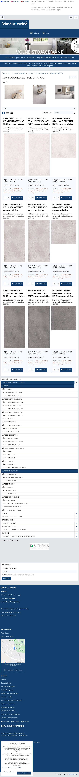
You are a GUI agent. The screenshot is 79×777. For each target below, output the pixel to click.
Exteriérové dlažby (9, 526)
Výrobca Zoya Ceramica (11, 510)
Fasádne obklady (9, 523)
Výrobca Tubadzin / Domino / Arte (15, 504)
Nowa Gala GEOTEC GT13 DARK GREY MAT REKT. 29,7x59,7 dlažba (13, 293)
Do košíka (17, 198)
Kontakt (3, 679)
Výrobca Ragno (8, 484)
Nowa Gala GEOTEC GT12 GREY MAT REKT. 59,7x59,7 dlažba (62, 207)
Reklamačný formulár (8, 707)
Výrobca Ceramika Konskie (12, 409)
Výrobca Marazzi (9, 455)
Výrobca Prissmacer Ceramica (14, 468)
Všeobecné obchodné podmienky (11, 700)
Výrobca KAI (7, 451)
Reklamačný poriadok (8, 704)
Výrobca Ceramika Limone (12, 412)
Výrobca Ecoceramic (10, 435)
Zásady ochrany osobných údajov (12, 768)
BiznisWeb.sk (73, 774)
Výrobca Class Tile (9, 428)
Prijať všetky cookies (24, 773)
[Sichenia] (39, 549)
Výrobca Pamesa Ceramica (12, 477)
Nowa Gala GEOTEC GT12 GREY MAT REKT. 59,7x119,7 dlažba (38, 207)
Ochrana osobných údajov (9, 717)
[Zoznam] (7, 113)
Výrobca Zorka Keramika (12, 507)
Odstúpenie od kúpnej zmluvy (10, 714)
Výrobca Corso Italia (10, 432)
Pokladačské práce (7, 690)
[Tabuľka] (11, 113)
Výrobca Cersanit (9, 422)
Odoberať (6, 578)
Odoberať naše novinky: (9, 568)
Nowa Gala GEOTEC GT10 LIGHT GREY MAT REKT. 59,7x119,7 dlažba (39, 121)
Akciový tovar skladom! (11, 379)
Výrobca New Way (9, 464)
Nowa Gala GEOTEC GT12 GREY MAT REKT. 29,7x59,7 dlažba (13, 207)
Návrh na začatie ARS (8, 711)
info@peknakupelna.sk (12, 602)
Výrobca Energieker (10, 438)
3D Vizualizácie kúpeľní (8, 686)
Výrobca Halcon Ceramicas (13, 448)
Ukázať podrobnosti (8, 772)
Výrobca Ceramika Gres (11, 405)
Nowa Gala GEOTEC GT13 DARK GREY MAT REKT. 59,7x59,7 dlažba (62, 293)
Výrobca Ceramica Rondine (13, 402)
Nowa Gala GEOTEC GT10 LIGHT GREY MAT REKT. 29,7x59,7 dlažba (13, 121)
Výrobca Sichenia (9, 490)
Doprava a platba (6, 697)
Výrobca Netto (8, 461)
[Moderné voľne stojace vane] (39, 53)
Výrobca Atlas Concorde (12, 392)
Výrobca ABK (7, 389)
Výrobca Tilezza (8, 500)
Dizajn (4, 513)
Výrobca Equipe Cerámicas (12, 441)
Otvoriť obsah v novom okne (13, 670)
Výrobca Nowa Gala (10, 471)
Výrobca (5, 386)
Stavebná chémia (8, 520)
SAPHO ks (5, 533)
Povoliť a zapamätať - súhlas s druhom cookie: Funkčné (13, 664)
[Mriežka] (3, 113)
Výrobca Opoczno (9, 474)
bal (8, 197)
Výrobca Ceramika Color (12, 396)
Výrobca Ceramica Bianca (12, 399)
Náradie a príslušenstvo (12, 517)
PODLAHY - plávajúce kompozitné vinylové (18, 536)
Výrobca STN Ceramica (11, 497)
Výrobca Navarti (8, 458)
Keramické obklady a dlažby (13, 382)
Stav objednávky (6, 683)
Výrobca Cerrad (8, 419)
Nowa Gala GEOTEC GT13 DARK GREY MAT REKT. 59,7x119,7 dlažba (39, 293)
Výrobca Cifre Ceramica (11, 425)
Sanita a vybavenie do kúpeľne (14, 530)
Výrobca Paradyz (9, 481)
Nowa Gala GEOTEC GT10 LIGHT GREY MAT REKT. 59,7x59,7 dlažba (62, 121)
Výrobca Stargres (9, 494)
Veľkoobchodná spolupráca (9, 693)
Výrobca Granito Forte (11, 445)
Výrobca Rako (7, 487)
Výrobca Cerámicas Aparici (12, 415)
